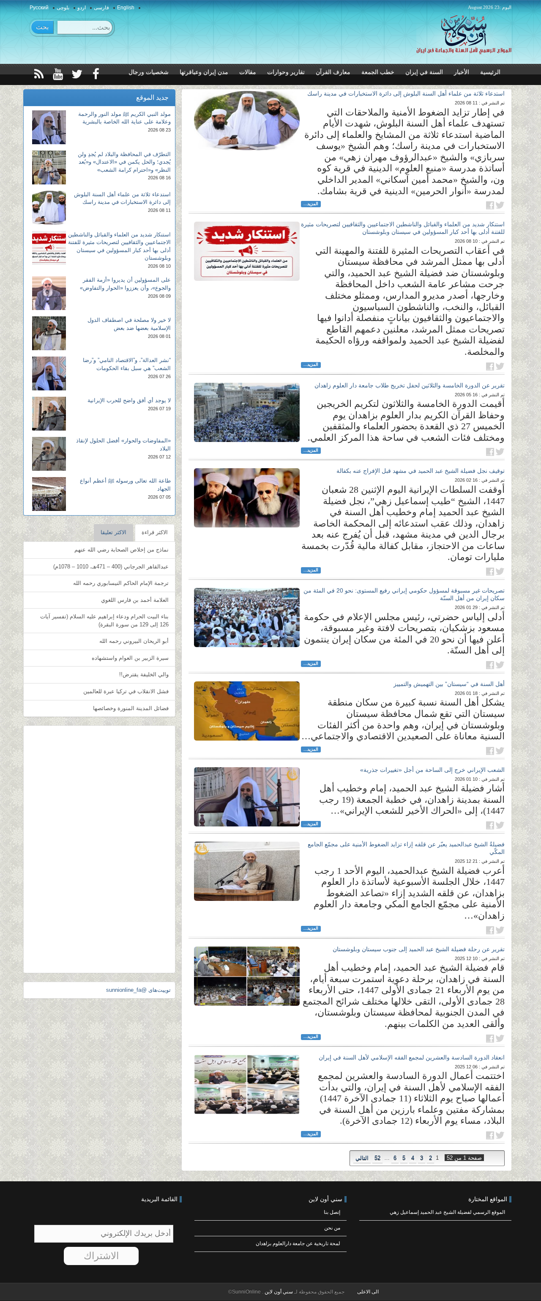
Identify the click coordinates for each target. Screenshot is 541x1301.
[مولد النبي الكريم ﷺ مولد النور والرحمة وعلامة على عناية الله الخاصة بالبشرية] (49, 127)
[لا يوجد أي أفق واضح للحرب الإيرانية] (49, 414)
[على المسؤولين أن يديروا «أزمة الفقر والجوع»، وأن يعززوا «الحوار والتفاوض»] (49, 293)
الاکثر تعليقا (113, 532)
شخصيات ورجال (148, 72)
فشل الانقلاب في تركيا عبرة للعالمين (126, 691)
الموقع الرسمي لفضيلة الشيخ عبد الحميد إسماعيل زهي (447, 1212)
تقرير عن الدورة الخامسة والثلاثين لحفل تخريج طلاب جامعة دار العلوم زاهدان (409, 385)
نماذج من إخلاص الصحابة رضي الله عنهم (121, 549)
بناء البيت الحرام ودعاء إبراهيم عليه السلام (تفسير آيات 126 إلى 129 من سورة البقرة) (104, 620)
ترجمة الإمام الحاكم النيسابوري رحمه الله (121, 583)
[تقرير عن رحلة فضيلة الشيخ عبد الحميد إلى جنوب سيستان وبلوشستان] (247, 976)
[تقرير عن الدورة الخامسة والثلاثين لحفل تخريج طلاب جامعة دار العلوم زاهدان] (247, 412)
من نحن (332, 1228)
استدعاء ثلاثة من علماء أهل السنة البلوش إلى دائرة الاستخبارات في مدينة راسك (406, 93)
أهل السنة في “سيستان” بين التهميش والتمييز (449, 684)
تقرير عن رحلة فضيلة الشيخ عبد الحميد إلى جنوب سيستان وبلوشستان (419, 949)
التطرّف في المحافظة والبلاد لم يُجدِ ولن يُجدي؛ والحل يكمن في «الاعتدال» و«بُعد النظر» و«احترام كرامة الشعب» (124, 162)
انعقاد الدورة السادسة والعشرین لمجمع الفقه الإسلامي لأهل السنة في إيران (412, 1057)
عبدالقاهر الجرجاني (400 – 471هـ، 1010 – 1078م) (111, 566)
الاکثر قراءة (155, 532)
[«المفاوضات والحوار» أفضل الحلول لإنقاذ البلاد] (49, 454)
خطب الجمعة (377, 72)
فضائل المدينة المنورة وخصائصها (131, 708)
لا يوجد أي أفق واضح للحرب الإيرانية (129, 400)
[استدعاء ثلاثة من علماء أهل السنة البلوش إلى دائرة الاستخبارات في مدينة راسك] (247, 120)
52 (377, 1158)
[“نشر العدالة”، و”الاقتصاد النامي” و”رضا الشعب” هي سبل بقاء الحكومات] (49, 373)
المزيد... (310, 203)
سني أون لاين (278, 1292)
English (125, 8)
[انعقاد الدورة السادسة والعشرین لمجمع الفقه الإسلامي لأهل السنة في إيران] (247, 1084)
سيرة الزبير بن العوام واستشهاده (130, 658)
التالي (362, 1158)
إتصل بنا (332, 1212)
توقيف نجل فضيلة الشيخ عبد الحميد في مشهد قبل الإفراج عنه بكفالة (420, 470)
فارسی (101, 8)
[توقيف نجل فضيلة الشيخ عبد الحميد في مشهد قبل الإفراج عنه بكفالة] (247, 498)
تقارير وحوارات (286, 72)
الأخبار (461, 72)
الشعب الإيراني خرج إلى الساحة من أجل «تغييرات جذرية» (432, 769)
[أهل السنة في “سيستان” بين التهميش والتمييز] (247, 711)
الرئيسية (490, 72)
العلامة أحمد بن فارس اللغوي (135, 600)
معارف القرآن (333, 72)
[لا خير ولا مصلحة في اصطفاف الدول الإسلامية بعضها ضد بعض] (49, 333)
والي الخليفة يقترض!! (144, 674)
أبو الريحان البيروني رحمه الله (134, 641)
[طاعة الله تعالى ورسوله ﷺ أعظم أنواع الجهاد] (49, 494)
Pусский (39, 8)
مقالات (247, 72)
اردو (81, 8)
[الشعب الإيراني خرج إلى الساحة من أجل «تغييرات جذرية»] (247, 797)
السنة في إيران (424, 72)
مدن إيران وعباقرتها (204, 72)
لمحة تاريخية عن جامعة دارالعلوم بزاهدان (298, 1243)
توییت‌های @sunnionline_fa (138, 990)
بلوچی (63, 8)
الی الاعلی (368, 1292)
